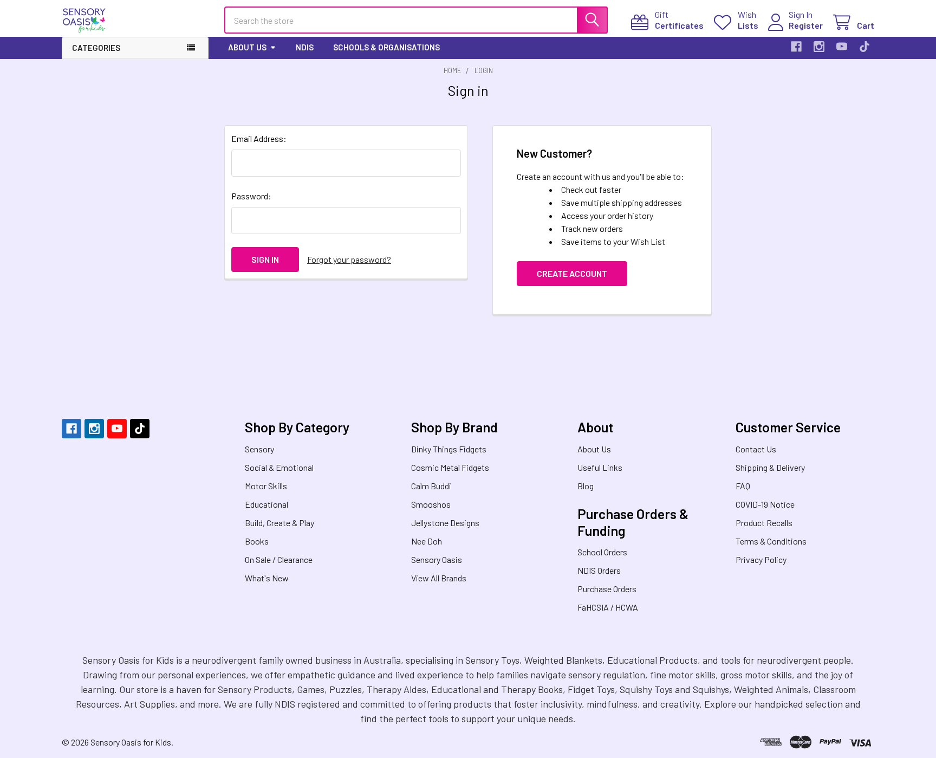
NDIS (305, 47)
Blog (585, 486)
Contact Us (756, 449)
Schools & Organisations (386, 47)
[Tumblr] (864, 46)
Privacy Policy (761, 559)
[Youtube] (841, 46)
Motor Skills (266, 486)
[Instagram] (819, 46)
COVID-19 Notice (765, 504)
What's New (267, 578)
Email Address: (259, 138)
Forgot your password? (349, 259)
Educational (266, 504)
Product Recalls (764, 522)
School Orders (602, 552)
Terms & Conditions (771, 541)
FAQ (743, 486)
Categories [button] (96, 48)
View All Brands (438, 578)
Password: (251, 196)
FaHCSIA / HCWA (607, 607)
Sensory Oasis (436, 559)
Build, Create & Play (279, 522)
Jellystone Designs (445, 522)
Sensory (259, 449)
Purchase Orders (606, 589)
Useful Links (599, 467)
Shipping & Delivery (770, 467)
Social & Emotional (279, 467)
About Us (247, 47)
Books (257, 541)
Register (806, 25)
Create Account (572, 273)
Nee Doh (426, 541)
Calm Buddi (431, 486)
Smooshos (431, 504)
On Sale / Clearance (279, 559)
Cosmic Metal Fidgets (450, 467)
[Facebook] (796, 46)
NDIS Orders (599, 570)
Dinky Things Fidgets (448, 449)
